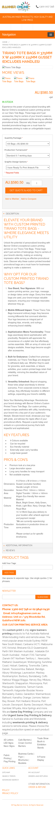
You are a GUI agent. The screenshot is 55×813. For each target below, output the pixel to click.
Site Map (6, 772)
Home (4, 42)
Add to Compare (28, 198)
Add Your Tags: (9, 563)
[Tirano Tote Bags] (7, 82)
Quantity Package (13, 138)
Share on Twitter (20, 204)
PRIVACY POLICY (10, 793)
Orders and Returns (38, 776)
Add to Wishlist (12, 198)
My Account (34, 772)
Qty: (28, 183)
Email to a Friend (8, 204)
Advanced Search (10, 780)
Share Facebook (14, 204)
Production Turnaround (16, 150)
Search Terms (8, 776)
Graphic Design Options (16, 162)
